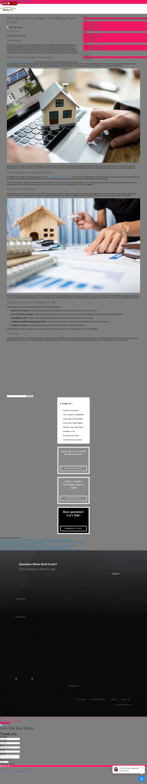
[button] (10, 3)
